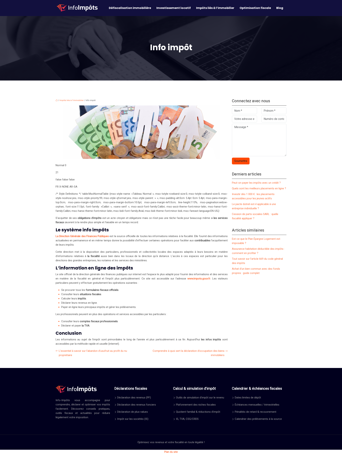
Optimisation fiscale (255, 8)
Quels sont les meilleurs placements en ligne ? (259, 188)
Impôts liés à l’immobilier (215, 8)
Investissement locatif (173, 8)
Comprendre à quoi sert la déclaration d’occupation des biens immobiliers (188, 353)
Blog (279, 8)
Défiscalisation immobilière (130, 8)
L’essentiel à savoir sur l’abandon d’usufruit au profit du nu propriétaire (93, 353)
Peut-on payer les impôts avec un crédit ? (256, 182)
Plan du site (171, 451)
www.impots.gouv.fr (198, 278)
